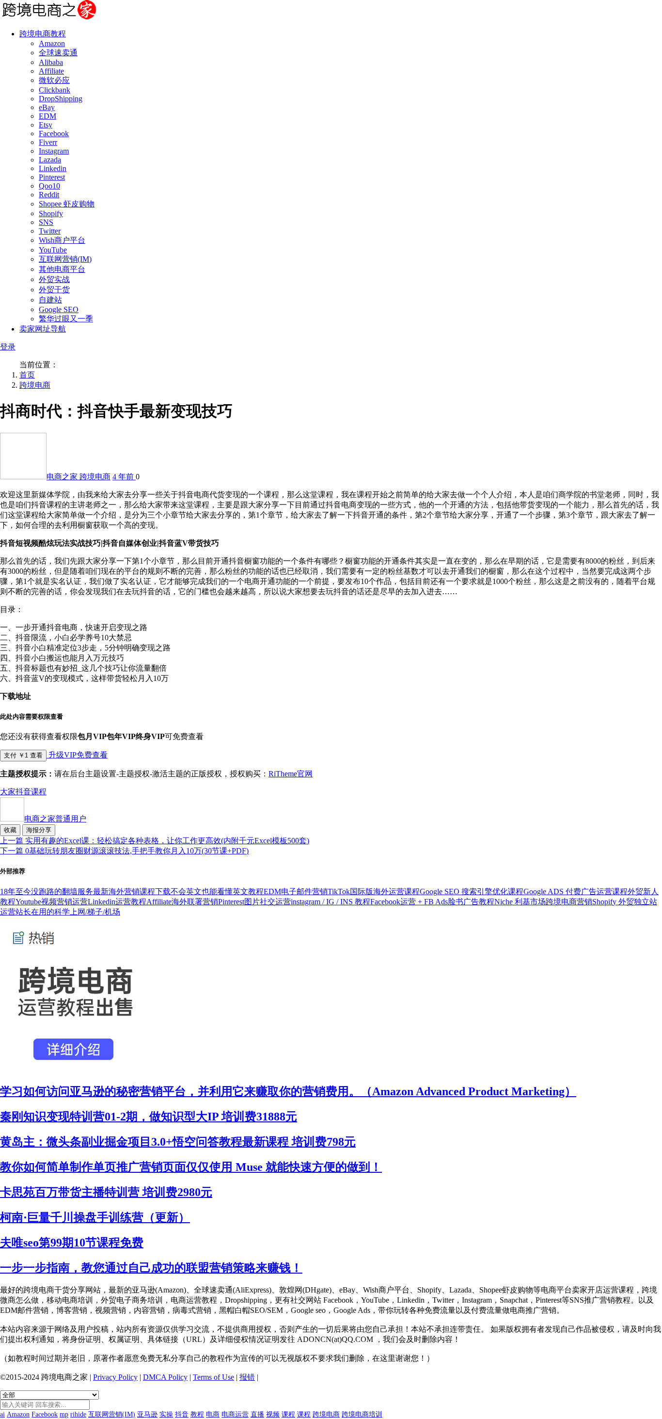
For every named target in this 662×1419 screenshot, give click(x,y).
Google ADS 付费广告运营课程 (575, 891)
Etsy (45, 125)
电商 (213, 1414)
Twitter (50, 231)
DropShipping (60, 99)
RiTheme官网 (290, 774)
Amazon (52, 43)
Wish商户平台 (62, 240)
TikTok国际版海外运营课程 (374, 891)
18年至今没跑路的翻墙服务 (46, 891)
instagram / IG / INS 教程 (330, 902)
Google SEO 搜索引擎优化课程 (471, 891)
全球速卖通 (58, 52)
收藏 (10, 830)
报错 (247, 1377)
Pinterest (52, 177)
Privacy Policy (115, 1377)
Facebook (54, 133)
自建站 (50, 300)
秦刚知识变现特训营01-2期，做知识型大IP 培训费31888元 (148, 1116)
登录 (8, 347)
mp (64, 1414)
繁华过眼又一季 (66, 319)
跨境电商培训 (362, 1414)
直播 (257, 1414)
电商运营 (235, 1414)
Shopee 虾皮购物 (67, 204)
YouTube (53, 250)
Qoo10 (49, 186)
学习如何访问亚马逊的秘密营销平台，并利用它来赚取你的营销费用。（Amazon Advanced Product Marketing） (288, 1091)
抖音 (23, 792)
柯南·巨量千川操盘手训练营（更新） (95, 1217)
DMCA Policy (165, 1377)
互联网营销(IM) (65, 259)
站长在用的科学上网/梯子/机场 (68, 912)
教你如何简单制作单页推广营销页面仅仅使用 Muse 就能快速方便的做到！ (191, 1167)
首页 (27, 375)
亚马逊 (147, 1414)
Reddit (49, 194)
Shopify (51, 213)
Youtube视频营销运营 (52, 902)
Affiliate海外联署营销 (182, 902)
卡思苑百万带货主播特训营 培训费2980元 (106, 1192)
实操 (166, 1414)
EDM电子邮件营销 (296, 891)
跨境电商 (34, 385)
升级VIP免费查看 (77, 755)
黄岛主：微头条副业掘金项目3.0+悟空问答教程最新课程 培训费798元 (178, 1141)
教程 (197, 1414)
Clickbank (54, 90)
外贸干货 (54, 289)
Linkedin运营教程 (117, 902)
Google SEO (59, 309)
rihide (78, 1414)
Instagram (54, 151)
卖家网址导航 (42, 329)
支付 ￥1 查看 (23, 755)
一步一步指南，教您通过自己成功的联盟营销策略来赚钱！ (151, 1267)
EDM (47, 116)
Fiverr (48, 142)
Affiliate (51, 71)
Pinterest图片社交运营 (254, 902)
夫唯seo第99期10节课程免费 (71, 1242)
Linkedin (52, 168)
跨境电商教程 (42, 34)
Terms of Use (213, 1377)
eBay (47, 107)
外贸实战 (54, 279)
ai (2, 1414)
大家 (8, 792)
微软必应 (54, 80)
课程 (39, 792)
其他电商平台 (62, 269)
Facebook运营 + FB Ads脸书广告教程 (432, 902)
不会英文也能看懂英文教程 (217, 891)
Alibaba (51, 62)
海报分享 (38, 830)
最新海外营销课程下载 (132, 891)
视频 (273, 1414)
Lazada (50, 160)
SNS (46, 222)
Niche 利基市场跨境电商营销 (543, 902)
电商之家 (63, 477)
